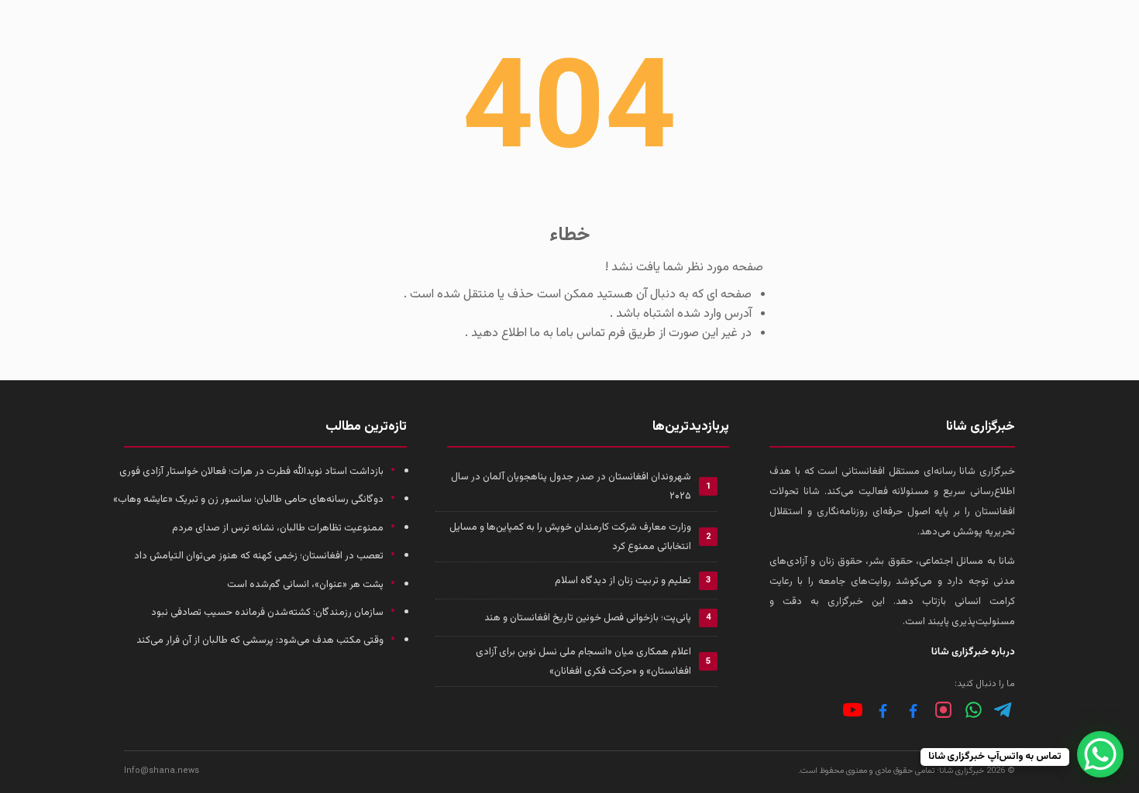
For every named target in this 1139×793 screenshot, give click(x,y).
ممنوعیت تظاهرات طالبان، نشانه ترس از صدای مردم (278, 528)
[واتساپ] (973, 710)
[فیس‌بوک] (913, 710)
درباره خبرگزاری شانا (973, 652)
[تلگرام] (1004, 710)
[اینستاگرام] (943, 710)
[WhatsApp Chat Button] (1100, 754)
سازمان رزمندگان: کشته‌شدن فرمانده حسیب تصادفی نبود (267, 612)
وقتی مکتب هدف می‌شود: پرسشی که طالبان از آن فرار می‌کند (260, 640)
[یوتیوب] (852, 710)
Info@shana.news (161, 771)
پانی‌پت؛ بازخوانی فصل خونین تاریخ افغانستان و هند (587, 618)
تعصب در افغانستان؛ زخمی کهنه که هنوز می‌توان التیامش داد (259, 556)
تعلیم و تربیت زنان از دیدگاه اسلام (623, 581)
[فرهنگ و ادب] (883, 710)
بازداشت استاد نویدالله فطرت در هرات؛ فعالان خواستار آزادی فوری (251, 471)
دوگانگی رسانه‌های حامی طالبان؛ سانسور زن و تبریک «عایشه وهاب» (248, 499)
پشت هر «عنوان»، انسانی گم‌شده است (305, 584)
